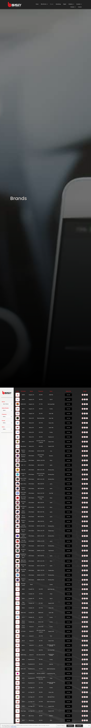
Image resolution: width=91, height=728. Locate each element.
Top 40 (51, 399)
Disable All (70, 725)
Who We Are (43, 4)
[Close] (89, 725)
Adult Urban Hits (51, 589)
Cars (51, 451)
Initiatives (71, 4)
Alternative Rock (51, 696)
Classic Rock (51, 441)
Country (51, 408)
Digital (64, 4)
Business (51, 455)
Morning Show (51, 469)
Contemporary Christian (51, 655)
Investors (78, 4)
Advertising (58, 4)
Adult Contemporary (51, 668)
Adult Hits (51, 394)
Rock (51, 636)
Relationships (51, 530)
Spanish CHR (51, 446)
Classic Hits (51, 422)
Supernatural (51, 550)
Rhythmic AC (51, 437)
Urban (51, 593)
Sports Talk (51, 427)
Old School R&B (51, 404)
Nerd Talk (51, 493)
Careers (80, 6)
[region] (45, 726)
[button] (68, 394)
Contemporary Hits (51, 673)
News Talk (51, 413)
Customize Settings (61, 725)
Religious (51, 715)
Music (51, 460)
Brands (51, 4)
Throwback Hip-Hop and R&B (51, 645)
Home (37, 4)
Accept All (79, 725)
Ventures (72, 6)
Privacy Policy (13, 726)
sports (51, 465)
